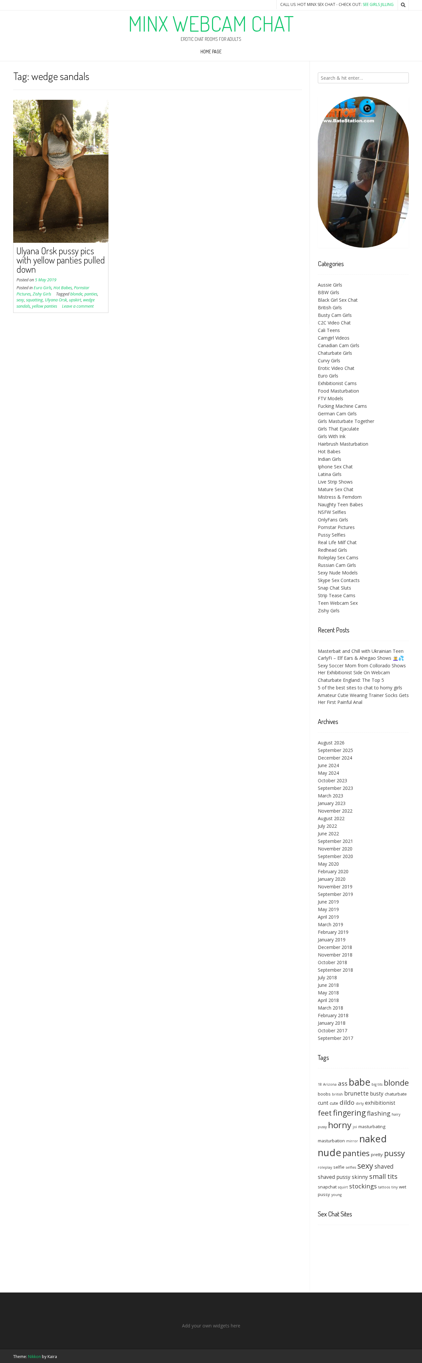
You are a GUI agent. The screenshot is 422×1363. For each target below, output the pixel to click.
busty (376, 1093)
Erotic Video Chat (336, 368)
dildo (347, 1102)
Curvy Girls (329, 360)
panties (90, 294)
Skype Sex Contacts (339, 580)
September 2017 (335, 1038)
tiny (394, 1187)
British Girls (330, 307)
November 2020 (335, 849)
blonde (76, 294)
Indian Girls (329, 459)
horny (339, 1125)
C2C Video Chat (334, 323)
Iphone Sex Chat (335, 466)
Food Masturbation (338, 391)
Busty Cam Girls (335, 315)
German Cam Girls (337, 413)
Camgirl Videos (333, 338)
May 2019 (328, 909)
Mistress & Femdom (340, 497)
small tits (383, 1176)
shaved (384, 1166)
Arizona (330, 1084)
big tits (377, 1084)
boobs (324, 1094)
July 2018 (327, 977)
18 (320, 1084)
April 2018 (328, 1000)
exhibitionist (380, 1102)
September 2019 (335, 894)
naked (373, 1138)
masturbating (371, 1126)
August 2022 (331, 818)
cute (334, 1103)
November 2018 (335, 955)
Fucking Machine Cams (342, 406)
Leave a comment (78, 306)
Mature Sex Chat (335, 489)
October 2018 (332, 962)
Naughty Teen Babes (340, 504)
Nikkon (34, 1356)
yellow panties (44, 306)
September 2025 (335, 750)
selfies (351, 1167)
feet (325, 1113)
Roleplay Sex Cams (338, 557)
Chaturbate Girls (335, 353)
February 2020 (333, 871)
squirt (343, 1187)
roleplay (325, 1167)
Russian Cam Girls (337, 565)
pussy (394, 1153)
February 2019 (333, 932)
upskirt (75, 300)
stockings (363, 1186)
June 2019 (328, 902)
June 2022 (328, 833)
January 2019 (332, 939)
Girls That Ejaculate (338, 429)
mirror (352, 1141)
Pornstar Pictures (336, 527)
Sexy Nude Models (338, 573)
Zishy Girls (42, 294)
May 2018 (328, 992)
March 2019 (330, 924)
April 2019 (328, 917)
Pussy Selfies (332, 535)
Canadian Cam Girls (338, 345)
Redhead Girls (332, 550)
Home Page (211, 51)
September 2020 (335, 856)
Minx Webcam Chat (211, 23)
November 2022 (335, 811)
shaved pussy (334, 1177)
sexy (20, 300)
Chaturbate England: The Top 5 (351, 680)
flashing (378, 1113)
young (336, 1194)
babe (359, 1082)
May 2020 (328, 864)
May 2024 (328, 773)
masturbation (331, 1141)
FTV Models (330, 398)
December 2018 (335, 947)
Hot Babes (62, 288)
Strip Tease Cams (336, 595)
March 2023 (330, 796)
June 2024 (328, 765)
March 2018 (330, 1008)
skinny (360, 1177)
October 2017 (332, 1030)
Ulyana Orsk (56, 300)
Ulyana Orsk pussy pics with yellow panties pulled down (60, 260)
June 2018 (328, 985)
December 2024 (335, 758)
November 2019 (335, 886)
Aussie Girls (330, 285)
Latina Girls (330, 474)
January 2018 (332, 1023)
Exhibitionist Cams (337, 383)
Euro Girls (42, 288)
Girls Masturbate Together (346, 421)
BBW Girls (328, 292)
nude (329, 1152)
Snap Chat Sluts (334, 588)
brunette (356, 1093)
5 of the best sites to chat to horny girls (360, 687)
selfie (339, 1167)
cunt (323, 1102)
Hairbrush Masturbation (343, 444)
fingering (349, 1112)
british (337, 1094)
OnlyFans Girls (333, 519)
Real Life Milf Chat (337, 542)
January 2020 (332, 879)
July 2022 (327, 826)
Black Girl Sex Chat (338, 300)
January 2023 (332, 803)
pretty (377, 1154)
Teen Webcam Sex (338, 603)
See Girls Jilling (378, 4)
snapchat (327, 1187)
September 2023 (335, 788)
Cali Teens (329, 330)
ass (342, 1083)
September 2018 (335, 970)
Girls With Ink (332, 436)
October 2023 (332, 780)
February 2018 (333, 1015)
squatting (34, 300)
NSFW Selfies (332, 512)
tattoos (384, 1187)
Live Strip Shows (335, 482)
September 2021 (335, 841)
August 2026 (331, 742)
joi (355, 1127)
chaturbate (396, 1094)
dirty (360, 1103)
